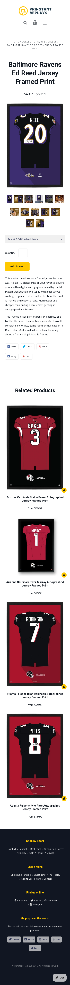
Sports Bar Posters (31, 878)
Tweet (16, 939)
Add (58, 939)
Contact (47, 878)
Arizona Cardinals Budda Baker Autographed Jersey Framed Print (35, 499)
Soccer (60, 849)
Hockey (22, 853)
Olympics (49, 849)
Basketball (35, 849)
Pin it (45, 939)
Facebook (22, 900)
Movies (50, 853)
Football (23, 849)
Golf (31, 853)
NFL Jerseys (49, 41)
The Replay (54, 875)
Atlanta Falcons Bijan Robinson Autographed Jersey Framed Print (35, 695)
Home (15, 41)
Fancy (37, 948)
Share (31, 939)
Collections (30, 41)
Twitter (37, 900)
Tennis (40, 853)
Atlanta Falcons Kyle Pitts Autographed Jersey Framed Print (35, 807)
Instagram (38, 904)
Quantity (10, 253)
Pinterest (52, 900)
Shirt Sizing (39, 875)
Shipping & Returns (21, 875)
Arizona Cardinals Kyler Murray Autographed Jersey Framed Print (35, 584)
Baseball (11, 849)
